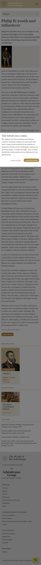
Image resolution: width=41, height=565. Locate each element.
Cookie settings (15, 160)
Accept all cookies (31, 160)
